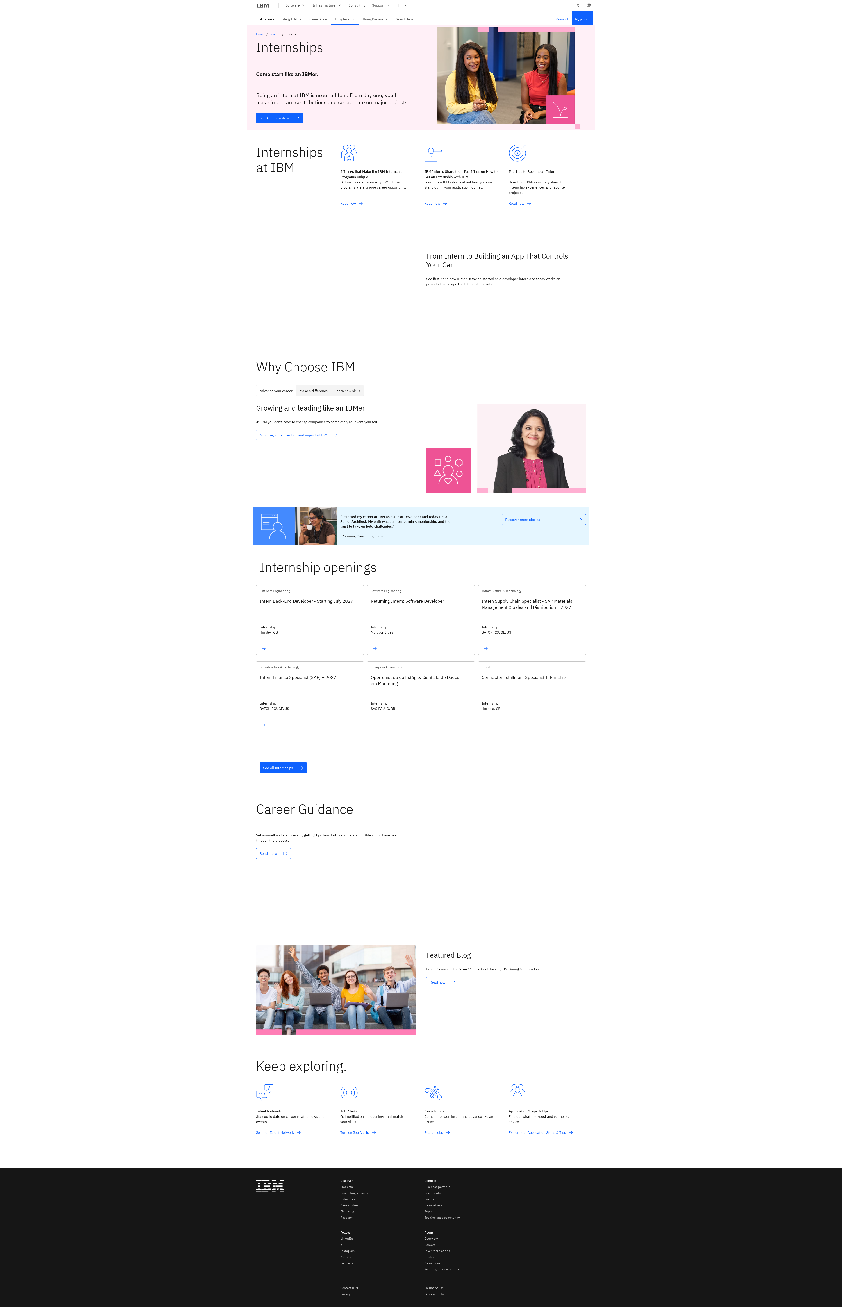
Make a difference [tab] (314, 391)
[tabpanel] (421, 448)
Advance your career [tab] (276, 391)
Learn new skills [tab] (347, 391)
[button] (589, 5)
